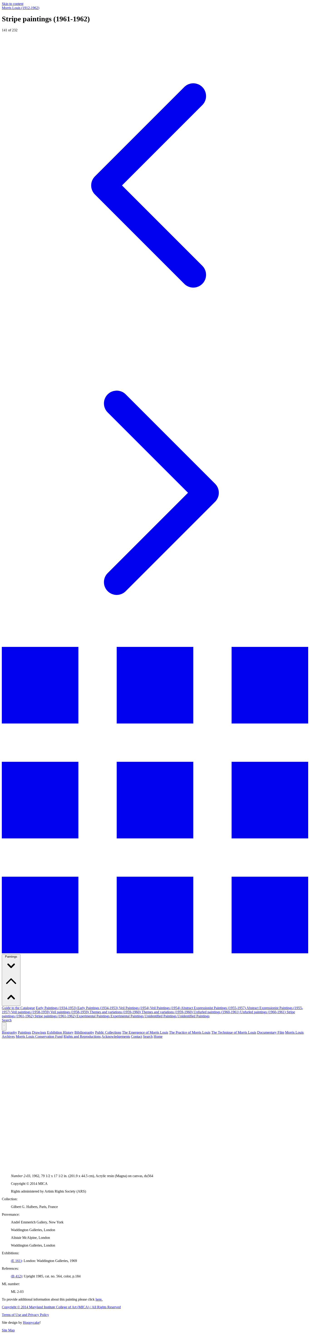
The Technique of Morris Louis (233, 1032)
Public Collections (108, 1032)
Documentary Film (270, 1032)
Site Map (8, 1330)
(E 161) (16, 1261)
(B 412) (16, 1276)
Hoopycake (31, 1322)
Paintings (11, 956)
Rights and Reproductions (82, 1036)
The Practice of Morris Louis (189, 1032)
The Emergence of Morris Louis (145, 1032)
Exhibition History (60, 1032)
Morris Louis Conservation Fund (39, 1036)
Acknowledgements (115, 1036)
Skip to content (12, 4)
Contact (136, 1036)
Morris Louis (20, 8)
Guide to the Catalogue (18, 1008)
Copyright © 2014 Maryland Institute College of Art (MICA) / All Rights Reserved (61, 1307)
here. (99, 1299)
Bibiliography (84, 1032)
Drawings (39, 1032)
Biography (9, 1032)
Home (158, 1036)
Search (7, 1020)
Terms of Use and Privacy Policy (25, 1315)
